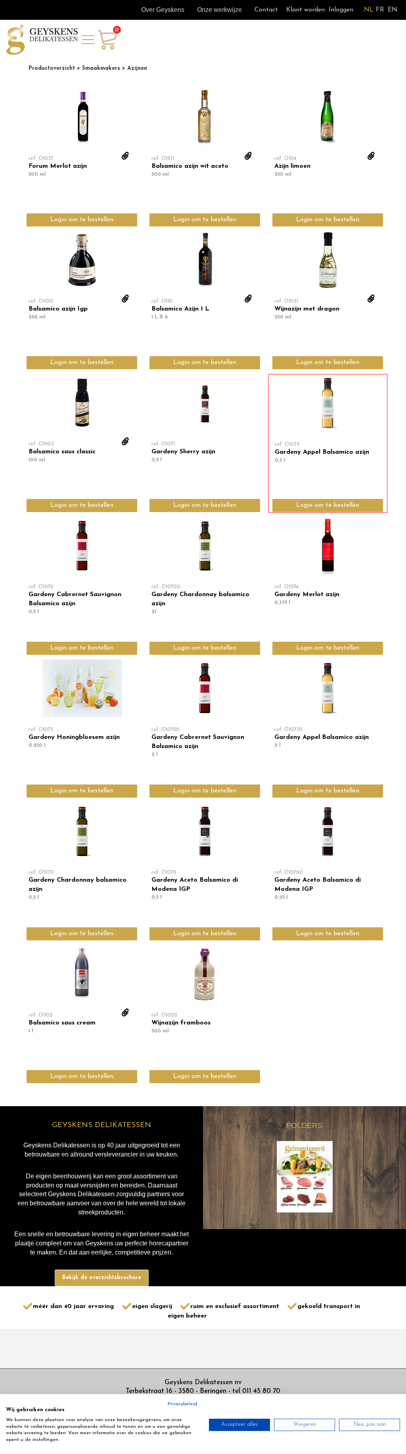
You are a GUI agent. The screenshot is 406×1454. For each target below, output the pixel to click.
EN (392, 10)
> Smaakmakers (97, 68)
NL (368, 10)
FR (380, 10)
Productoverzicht (52, 68)
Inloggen (341, 10)
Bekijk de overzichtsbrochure (101, 1278)
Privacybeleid (182, 1404)
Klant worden (305, 10)
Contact (266, 10)
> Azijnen (133, 68)
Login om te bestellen (81, 220)
